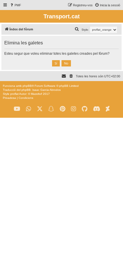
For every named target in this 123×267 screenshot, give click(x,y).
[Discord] (97, 109)
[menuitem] (15, 5)
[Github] (84, 109)
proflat (14, 93)
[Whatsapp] (29, 109)
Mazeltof (36, 93)
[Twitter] (39, 109)
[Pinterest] (62, 109)
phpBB (27, 85)
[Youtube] (17, 109)
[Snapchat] (51, 109)
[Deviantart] (107, 109)
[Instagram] (74, 109)
